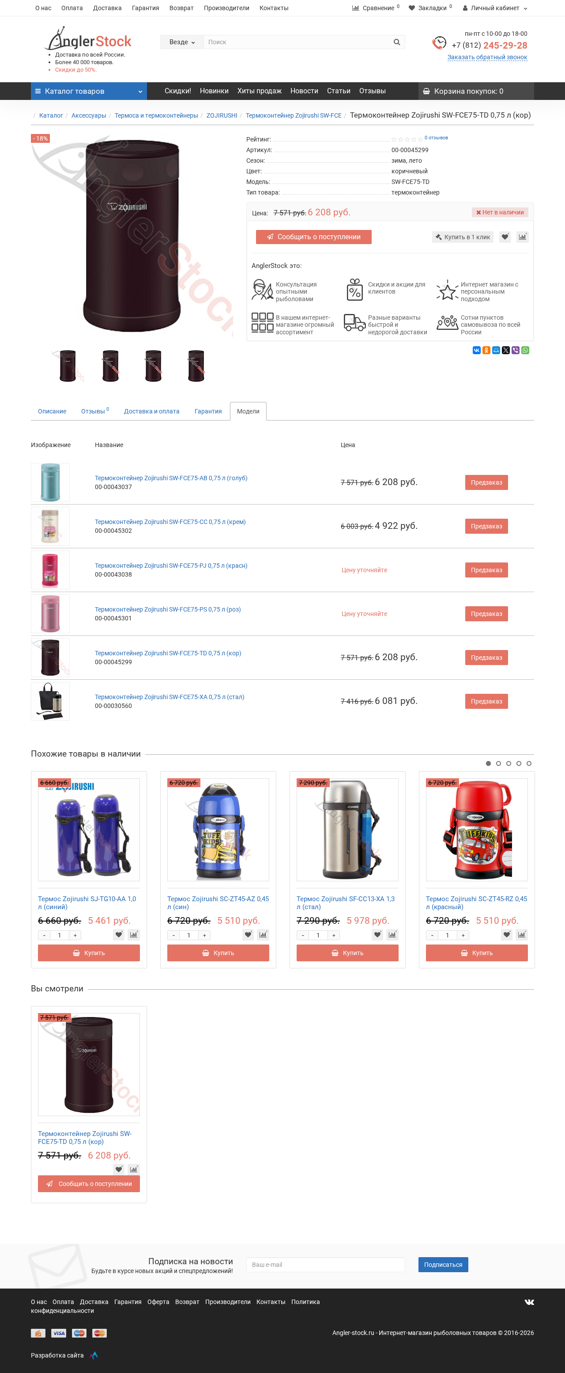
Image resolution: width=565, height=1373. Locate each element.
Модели (248, 411)
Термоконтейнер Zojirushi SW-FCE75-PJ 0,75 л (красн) (171, 565)
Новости (304, 91)
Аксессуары (89, 115)
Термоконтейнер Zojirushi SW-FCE (294, 115)
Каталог (51, 115)
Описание (52, 411)
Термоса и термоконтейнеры (156, 115)
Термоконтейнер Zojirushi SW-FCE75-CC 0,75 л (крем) (170, 521)
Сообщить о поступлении (319, 237)
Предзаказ (486, 482)
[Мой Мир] (496, 350)
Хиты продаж (259, 91)
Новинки (214, 91)
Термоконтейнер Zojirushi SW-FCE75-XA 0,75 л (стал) (170, 696)
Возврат (182, 7)
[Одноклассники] (486, 350)
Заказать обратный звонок (487, 57)
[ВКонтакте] (477, 350)
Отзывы (372, 91)
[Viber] (516, 350)
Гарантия (145, 7)
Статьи (338, 91)
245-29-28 (489, 45)
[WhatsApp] (525, 350)
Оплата (72, 7)
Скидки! (178, 91)
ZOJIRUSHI (222, 115)
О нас (43, 7)
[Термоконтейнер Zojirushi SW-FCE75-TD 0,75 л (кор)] (67, 365)
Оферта (159, 1301)
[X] (506, 350)
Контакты (274, 7)
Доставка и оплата (152, 411)
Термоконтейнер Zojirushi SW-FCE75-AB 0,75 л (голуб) (171, 478)
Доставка (107, 7)
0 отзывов (436, 138)
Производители (226, 7)
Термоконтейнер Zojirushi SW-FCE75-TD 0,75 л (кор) (168, 653)
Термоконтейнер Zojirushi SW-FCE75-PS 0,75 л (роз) (168, 609)
